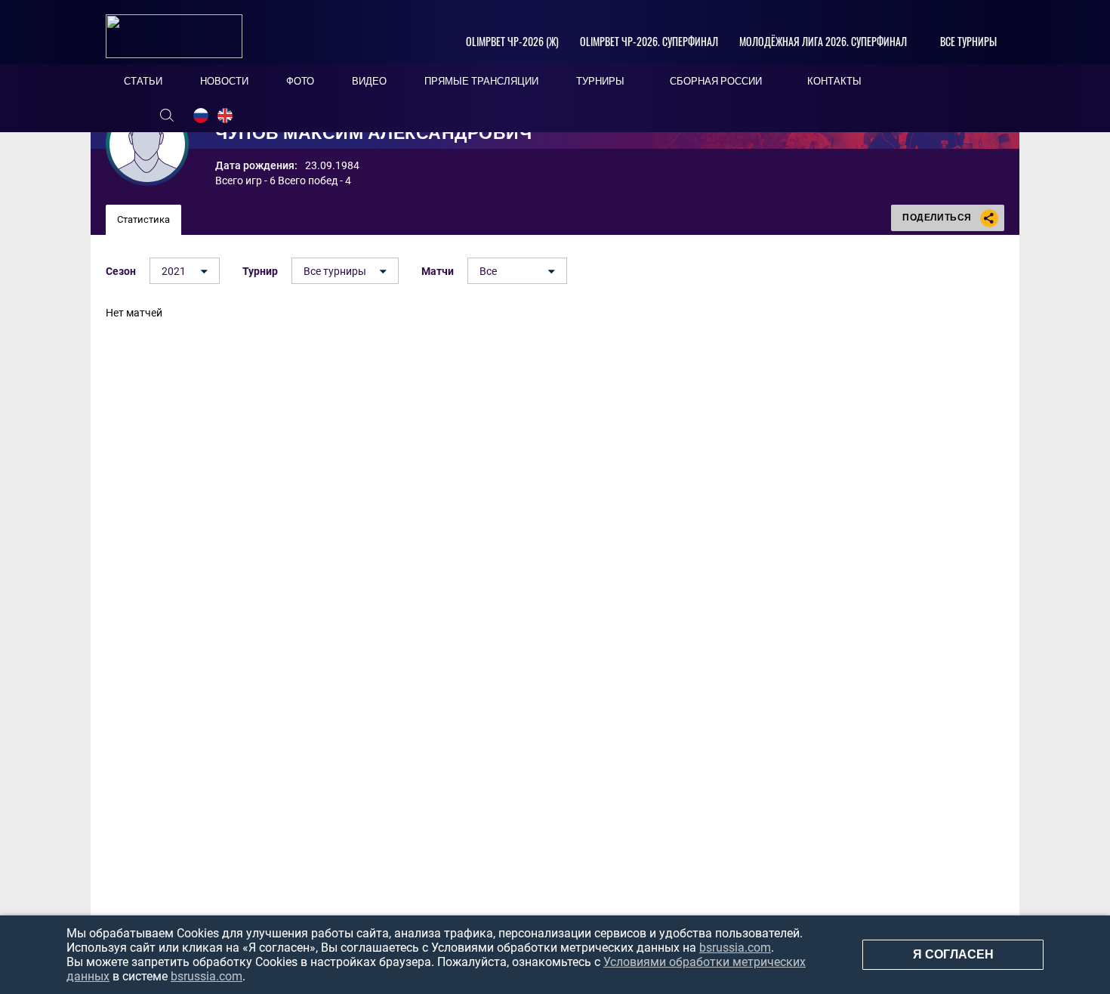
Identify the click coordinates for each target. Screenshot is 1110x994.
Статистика (143, 219)
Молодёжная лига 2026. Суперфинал (823, 41)
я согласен (953, 954)
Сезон (121, 271)
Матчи (437, 271)
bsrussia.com (735, 947)
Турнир (260, 271)
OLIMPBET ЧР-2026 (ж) (512, 41)
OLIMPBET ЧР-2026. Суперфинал (649, 41)
